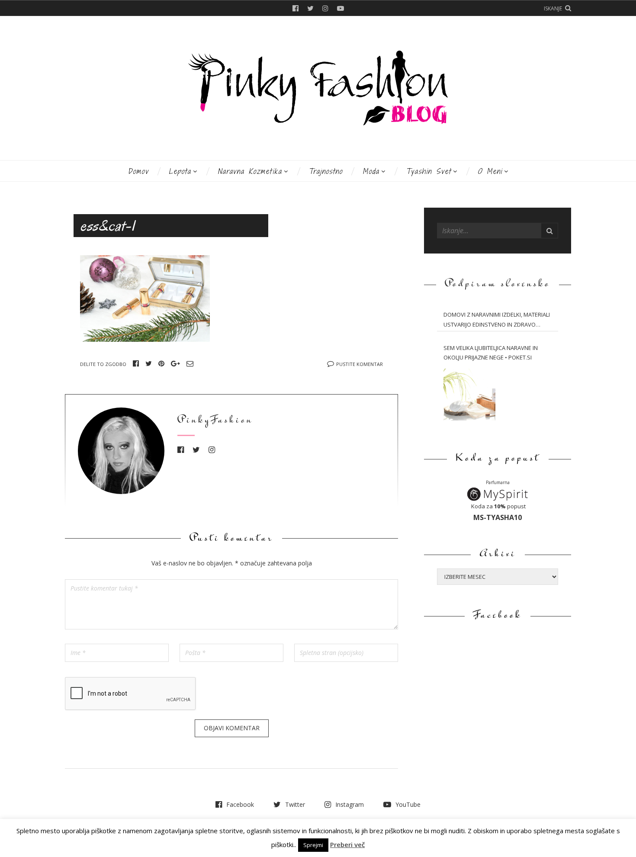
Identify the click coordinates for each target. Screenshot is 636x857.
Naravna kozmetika (250, 171)
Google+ (175, 363)
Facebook (295, 8)
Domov (138, 171)
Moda (371, 171)
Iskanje (553, 8)
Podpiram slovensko (497, 284)
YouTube (340, 8)
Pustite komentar (359, 364)
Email (189, 363)
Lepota (180, 171)
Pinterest (161, 363)
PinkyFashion (215, 420)
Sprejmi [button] (313, 845)
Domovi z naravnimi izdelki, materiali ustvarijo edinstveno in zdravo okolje (496, 320)
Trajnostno (325, 171)
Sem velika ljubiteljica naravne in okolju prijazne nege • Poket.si (490, 353)
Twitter (310, 8)
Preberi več (347, 844)
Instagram (325, 8)
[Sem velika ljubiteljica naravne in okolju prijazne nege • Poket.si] (469, 394)
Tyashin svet (428, 171)
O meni (490, 171)
